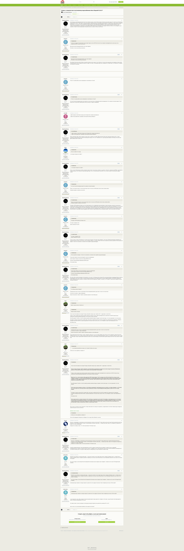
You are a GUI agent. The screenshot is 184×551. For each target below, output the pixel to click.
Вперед (68, 509)
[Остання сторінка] (70, 17)
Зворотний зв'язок (93, 547)
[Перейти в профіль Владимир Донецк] (62, 12)
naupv (65, 300)
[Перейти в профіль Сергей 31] (65, 42)
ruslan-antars (65, 454)
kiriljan (65, 147)
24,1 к (66, 46)
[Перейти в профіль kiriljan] (65, 151)
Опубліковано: (74, 20)
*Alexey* (65, 420)
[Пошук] (94, 2)
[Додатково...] (122, 20)
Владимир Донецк (69, 12)
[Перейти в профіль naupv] (65, 304)
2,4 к (66, 120)
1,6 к (66, 62)
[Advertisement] (87, 75)
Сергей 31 (65, 38)
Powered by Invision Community (92, 549)
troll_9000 (65, 113)
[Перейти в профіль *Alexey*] (65, 424)
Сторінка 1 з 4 (75, 509)
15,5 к (66, 308)
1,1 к (66, 462)
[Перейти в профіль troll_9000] (65, 116)
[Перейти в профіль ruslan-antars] (65, 458)
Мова (89, 547)
